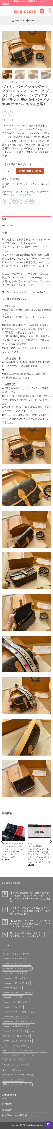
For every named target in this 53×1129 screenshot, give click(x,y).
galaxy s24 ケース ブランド (15, 973)
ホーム (5, 82)
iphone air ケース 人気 (12, 997)
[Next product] (5, 113)
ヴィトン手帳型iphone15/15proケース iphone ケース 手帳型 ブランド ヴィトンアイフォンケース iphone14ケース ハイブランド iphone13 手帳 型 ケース (39, 854)
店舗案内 (7, 1109)
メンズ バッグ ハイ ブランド (15, 1065)
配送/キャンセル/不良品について (19, 1115)
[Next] (46, 49)
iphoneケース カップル (13, 1007)
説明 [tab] (4, 219)
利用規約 (7, 1104)
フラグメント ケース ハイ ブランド (18, 1055)
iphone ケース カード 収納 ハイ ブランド (20, 1012)
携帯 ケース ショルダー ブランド (17, 1084)
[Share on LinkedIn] (31, 201)
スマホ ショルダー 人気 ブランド (17, 1041)
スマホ (32, 1031)
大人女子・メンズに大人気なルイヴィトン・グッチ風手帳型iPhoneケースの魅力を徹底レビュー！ (30, 911)
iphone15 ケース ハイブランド (16, 978)
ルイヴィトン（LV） (32, 82)
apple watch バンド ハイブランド (17, 968)
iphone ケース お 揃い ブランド (16, 1002)
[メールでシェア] (20, 201)
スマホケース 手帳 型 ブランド (16, 1036)
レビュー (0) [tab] (7, 225)
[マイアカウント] (42, 10)
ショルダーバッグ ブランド (15, 1031)
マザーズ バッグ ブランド (14, 1060)
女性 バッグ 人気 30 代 (21, 195)
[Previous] (7, 49)
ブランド (15, 82)
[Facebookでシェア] (10, 201)
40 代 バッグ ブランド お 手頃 (20, 192)
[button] (4, 11)
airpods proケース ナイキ (14, 959)
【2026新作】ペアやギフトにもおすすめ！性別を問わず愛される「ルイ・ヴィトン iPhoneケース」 (30, 924)
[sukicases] (25, 11)
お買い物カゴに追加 (30, 171)
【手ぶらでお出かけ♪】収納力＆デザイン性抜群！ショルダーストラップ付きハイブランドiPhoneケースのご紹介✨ (30, 897)
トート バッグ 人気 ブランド (15, 1046)
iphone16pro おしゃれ (12, 988)
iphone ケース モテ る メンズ (15, 1017)
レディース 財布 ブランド (14, 1070)
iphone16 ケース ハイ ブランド (16, 983)
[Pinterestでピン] (26, 201)
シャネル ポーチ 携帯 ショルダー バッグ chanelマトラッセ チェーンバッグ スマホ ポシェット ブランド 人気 (13, 851)
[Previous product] (10, 113)
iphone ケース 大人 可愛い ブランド (18, 1021)
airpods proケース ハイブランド (16, 963)
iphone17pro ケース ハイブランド (17, 992)
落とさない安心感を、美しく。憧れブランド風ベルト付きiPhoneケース (30, 934)
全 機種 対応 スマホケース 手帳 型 (18, 1074)
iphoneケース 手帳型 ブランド (16, 1026)
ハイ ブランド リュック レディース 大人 (20, 1050)
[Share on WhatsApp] (5, 201)
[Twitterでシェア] (15, 201)
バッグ (16, 184)
